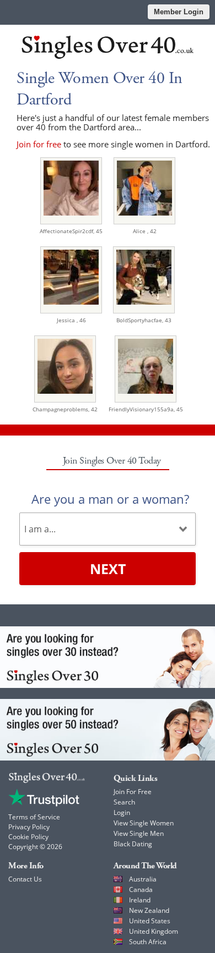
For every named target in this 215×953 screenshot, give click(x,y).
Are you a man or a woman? (110, 499)
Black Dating (133, 844)
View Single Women (144, 823)
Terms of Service (34, 817)
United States (149, 921)
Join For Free (133, 791)
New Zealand (149, 910)
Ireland (139, 900)
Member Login (178, 12)
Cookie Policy (28, 836)
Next (108, 568)
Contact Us (25, 879)
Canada (141, 889)
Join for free (39, 144)
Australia (143, 879)
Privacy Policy (29, 826)
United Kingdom (153, 931)
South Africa (147, 941)
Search (124, 802)
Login (122, 812)
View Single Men (139, 833)
